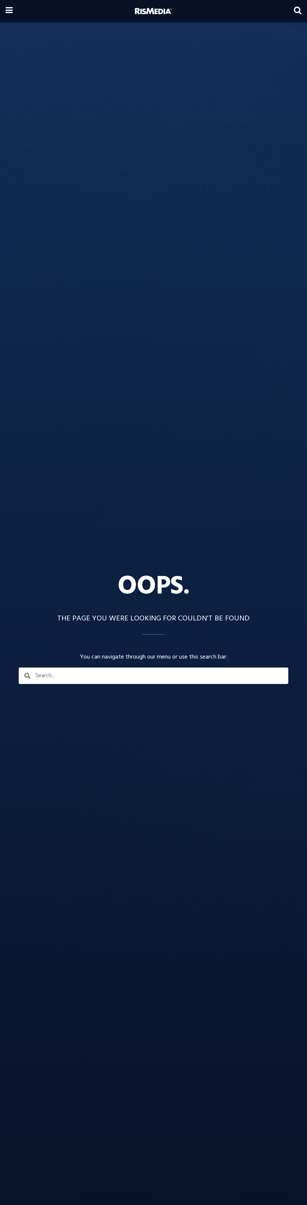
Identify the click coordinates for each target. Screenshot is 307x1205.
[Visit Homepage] (153, 11)
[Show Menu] (9, 11)
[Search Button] (297, 11)
